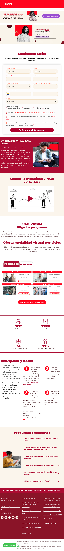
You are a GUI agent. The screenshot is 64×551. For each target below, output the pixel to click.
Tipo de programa (11, 68)
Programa (36, 68)
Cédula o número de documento (43, 83)
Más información (24, 281)
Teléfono (38, 108)
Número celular (11, 91)
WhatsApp (48, 108)
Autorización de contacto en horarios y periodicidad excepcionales (30, 116)
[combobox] (7, 71)
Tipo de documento (12, 83)
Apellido (35, 75)
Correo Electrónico (14, 108)
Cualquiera (27, 108)
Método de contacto (12, 106)
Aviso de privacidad (48, 112)
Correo (35, 91)
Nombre (9, 75)
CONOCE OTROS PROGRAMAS (32, 302)
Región (8, 98)
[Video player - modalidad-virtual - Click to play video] (31, 199)
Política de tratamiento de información (27, 112)
